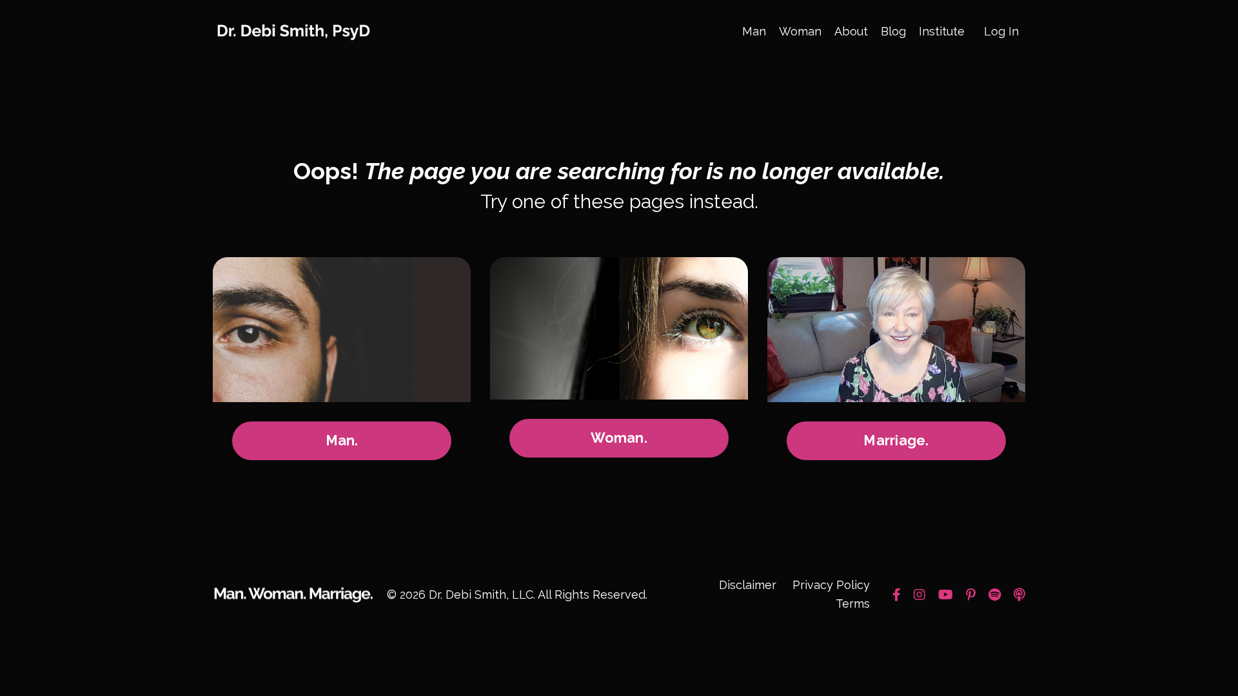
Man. (342, 440)
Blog (893, 31)
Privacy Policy (831, 585)
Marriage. (895, 440)
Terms (853, 603)
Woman (800, 31)
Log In (1001, 31)
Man (754, 31)
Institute (942, 31)
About (851, 31)
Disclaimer (747, 585)
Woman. (619, 438)
